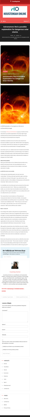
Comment (5, 310)
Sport (5, 382)
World (5, 370)
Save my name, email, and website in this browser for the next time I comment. (14, 342)
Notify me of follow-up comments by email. (13, 346)
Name (4, 324)
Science (6, 376)
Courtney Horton (15, 74)
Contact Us (6, 388)
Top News (6, 366)
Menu (4, 21)
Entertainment (7, 385)
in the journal (11, 131)
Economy (6, 373)
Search (26, 21)
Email (3, 329)
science (5, 71)
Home (5, 363)
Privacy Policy (7, 408)
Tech (5, 379)
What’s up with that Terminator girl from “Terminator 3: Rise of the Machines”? (22, 297)
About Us (6, 398)
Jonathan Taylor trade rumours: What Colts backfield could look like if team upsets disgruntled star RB (8, 297)
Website (4, 334)
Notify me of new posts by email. (10, 349)
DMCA (5, 404)
